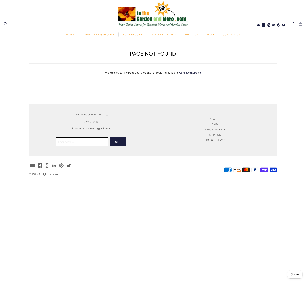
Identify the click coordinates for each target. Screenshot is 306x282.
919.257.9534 (91, 122)
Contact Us (231, 34)
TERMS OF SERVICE (215, 140)
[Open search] (5, 24)
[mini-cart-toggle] (300, 24)
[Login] (293, 24)
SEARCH (215, 119)
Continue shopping (190, 72)
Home (70, 34)
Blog (210, 34)
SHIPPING (215, 134)
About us (191, 34)
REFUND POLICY (215, 129)
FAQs (215, 124)
